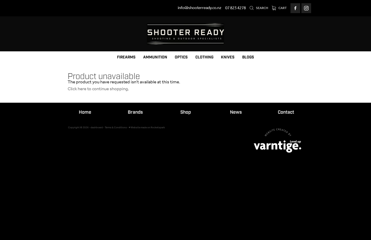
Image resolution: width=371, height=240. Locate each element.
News (236, 112)
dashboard (97, 127)
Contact (286, 112)
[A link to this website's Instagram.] (306, 8)
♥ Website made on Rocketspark (147, 127)
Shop (185, 112)
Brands (135, 112)
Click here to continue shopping (98, 89)
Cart (282, 8)
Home (85, 112)
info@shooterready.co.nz (199, 8)
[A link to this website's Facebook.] (295, 8)
